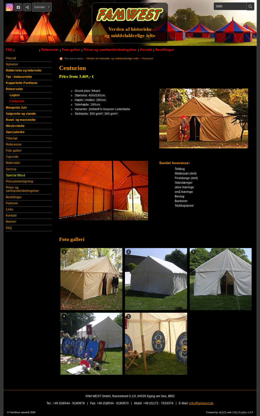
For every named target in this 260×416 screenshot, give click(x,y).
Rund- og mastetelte (21, 120)
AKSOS (222, 412)
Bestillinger (164, 50)
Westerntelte (15, 126)
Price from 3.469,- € (76, 76)
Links (9, 209)
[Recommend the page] (27, 7)
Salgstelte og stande (21, 114)
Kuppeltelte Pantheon (21, 83)
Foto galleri (71, 50)
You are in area (73, 58)
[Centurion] (203, 121)
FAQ (9, 50)
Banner (11, 221)
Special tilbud (27, 50)
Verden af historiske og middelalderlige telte (113, 58)
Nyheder (12, 64)
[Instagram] (9, 7)
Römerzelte (14, 89)
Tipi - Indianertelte (19, 77)
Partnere (12, 203)
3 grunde (12, 157)
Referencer (49, 50)
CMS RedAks (239, 412)
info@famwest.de (201, 403)
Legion (15, 95)
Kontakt (146, 50)
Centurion (17, 101)
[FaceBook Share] (18, 7)
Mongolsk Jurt (16, 107)
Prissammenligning (19, 181)
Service (11, 169)
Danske (40, 7)
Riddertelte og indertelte (23, 70)
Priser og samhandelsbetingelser (110, 50)
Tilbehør (12, 138)
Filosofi (11, 58)
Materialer (13, 163)
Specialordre (15, 132)
